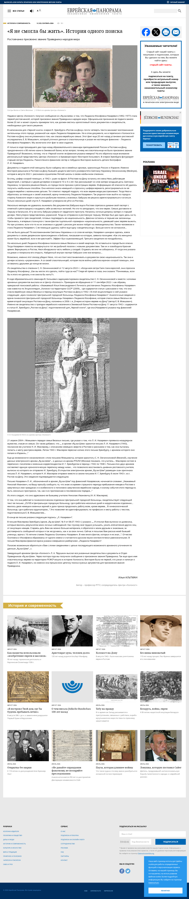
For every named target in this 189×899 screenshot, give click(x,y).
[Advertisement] (161, 213)
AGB (85, 891)
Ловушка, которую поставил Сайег (160, 767)
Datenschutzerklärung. (146, 853)
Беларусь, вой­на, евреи (154, 708)
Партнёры (65, 856)
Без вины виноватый (152, 652)
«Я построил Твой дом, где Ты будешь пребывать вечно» (24, 710)
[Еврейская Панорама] (94, 11)
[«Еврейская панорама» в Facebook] (121, 870)
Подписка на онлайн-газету (73, 839)
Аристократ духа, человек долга (71, 652)
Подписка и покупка (70, 835)
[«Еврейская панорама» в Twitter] (127, 870)
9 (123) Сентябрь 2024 (45, 23)
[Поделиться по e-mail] (176, 32)
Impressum (108, 891)
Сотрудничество (68, 844)
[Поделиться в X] (156, 32)
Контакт (64, 860)
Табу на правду (105, 708)
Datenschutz (95, 891)
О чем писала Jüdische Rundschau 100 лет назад (71, 710)
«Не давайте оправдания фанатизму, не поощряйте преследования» (67, 770)
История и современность (18, 23)
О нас (63, 831)
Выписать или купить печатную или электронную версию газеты (33, 2)
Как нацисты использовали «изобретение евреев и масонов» (26, 654)
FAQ (62, 852)
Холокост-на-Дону (106, 652)
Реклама (64, 848)
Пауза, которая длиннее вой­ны (114, 767)
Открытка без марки (19, 767)
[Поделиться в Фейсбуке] (146, 32)
